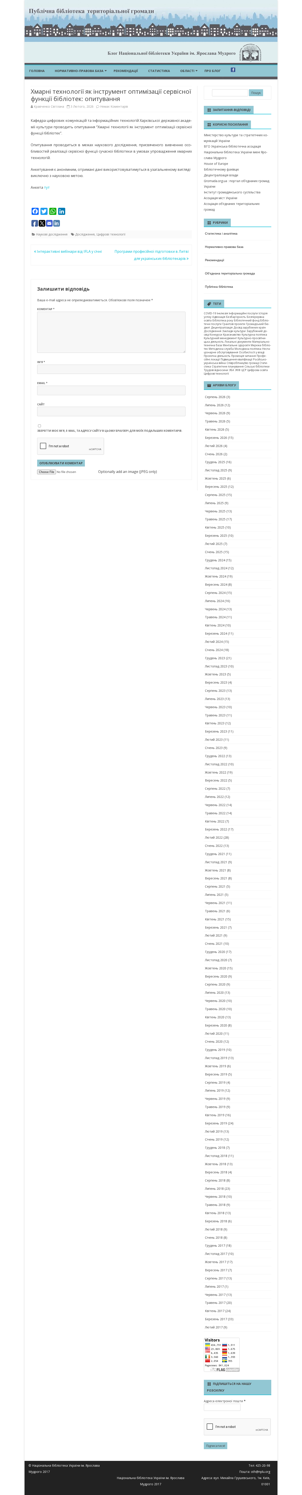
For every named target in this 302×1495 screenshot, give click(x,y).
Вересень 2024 (216, 584)
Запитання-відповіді (231, 110)
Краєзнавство (232, 334)
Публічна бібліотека (219, 286)
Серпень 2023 (215, 690)
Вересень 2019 (216, 1074)
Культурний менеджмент (220, 338)
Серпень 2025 (215, 495)
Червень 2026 (215, 413)
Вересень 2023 (216, 682)
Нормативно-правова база (79, 71)
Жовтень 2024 (215, 576)
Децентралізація (222, 327)
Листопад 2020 (216, 960)
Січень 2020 (214, 1041)
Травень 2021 (215, 911)
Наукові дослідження (51, 234)
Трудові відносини (216, 370)
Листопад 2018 (216, 1156)
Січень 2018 (214, 1237)
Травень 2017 (215, 1303)
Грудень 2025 (215, 462)
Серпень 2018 (215, 1180)
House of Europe (216, 163)
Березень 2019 (216, 1123)
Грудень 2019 (215, 1050)
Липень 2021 (214, 894)
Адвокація (218, 317)
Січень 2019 (214, 1139)
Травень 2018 (215, 1205)
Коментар (46, 309)
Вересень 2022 (216, 780)
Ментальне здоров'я (236, 345)
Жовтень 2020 (215, 968)
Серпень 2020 (215, 984)
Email (42, 383)
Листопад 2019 (216, 1058)
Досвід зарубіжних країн (249, 327)
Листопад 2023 (216, 666)
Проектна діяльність (217, 356)
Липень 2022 (214, 797)
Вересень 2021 (216, 878)
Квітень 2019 (214, 1115)
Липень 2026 (214, 405)
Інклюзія (222, 313)
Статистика (159, 71)
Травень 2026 (215, 421)
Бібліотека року (222, 320)
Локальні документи (238, 342)
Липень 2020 (214, 992)
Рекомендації (126, 71)
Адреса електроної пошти (225, 1401)
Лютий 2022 (214, 837)
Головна (37, 71)
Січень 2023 (214, 748)
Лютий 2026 (214, 446)
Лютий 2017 (214, 1327)
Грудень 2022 (215, 756)
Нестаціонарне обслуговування (237, 350)
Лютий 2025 (214, 544)
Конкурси (216, 334)
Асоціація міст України (220, 198)
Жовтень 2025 (215, 478)
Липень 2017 (214, 1286)
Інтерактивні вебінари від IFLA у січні (69, 251)
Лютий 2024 (214, 642)
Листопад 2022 (216, 764)
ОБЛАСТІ (187, 71)
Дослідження (85, 234)
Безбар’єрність (236, 317)
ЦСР (244, 370)
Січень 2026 (214, 454)
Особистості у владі (251, 352)
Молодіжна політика (248, 349)
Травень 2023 (215, 715)
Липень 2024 (214, 601)
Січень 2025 (214, 552)
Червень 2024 (215, 609)
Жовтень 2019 (215, 1066)
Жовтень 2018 (215, 1164)
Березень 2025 (216, 535)
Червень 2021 (215, 903)
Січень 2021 (214, 943)
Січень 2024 (214, 650)
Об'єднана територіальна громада (230, 273)
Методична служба (221, 349)
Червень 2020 (215, 1001)
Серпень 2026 (215, 397)
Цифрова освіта (257, 370)
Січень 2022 (214, 846)
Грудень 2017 (215, 1245)
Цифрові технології (111, 234)
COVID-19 (210, 313)
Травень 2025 (215, 519)
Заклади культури (234, 331)
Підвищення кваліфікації (236, 359)
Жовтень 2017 (215, 1262)
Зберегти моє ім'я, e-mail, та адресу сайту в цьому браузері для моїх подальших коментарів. (109, 431)
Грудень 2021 (215, 854)
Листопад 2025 (216, 470)
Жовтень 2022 (215, 772)
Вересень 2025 (216, 486)
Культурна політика (254, 334)
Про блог (213, 71)
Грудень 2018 (215, 1147)
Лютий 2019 (214, 1131)
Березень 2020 (216, 1025)
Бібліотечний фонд (246, 320)
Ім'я (41, 362)
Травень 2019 (215, 1107)
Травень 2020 (215, 1009)
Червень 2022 (215, 805)
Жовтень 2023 (215, 674)
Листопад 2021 (216, 862)
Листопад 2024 (216, 568)
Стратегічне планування (228, 366)
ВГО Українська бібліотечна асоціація (232, 146)
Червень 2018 (215, 1196)
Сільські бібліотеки (257, 366)
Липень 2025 (214, 503)
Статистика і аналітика (221, 233)
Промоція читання (243, 356)
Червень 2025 (215, 511)
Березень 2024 (216, 633)
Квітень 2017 (214, 1311)
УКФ (238, 370)
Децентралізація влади (221, 175)
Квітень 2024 (214, 625)
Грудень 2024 (215, 560)
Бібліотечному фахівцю (221, 169)
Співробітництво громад (243, 363)
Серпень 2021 (215, 886)
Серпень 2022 (215, 788)
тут (46, 187)
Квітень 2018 (214, 1213)
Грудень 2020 (215, 952)
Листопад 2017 (216, 1254)
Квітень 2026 (214, 429)
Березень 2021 (216, 927)
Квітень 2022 (214, 821)
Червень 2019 (215, 1098)
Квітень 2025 (214, 527)
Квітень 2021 (214, 919)
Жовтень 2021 (215, 870)
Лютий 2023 (214, 739)
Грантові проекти (233, 324)
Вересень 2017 (216, 1270)
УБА (231, 370)
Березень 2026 (216, 437)
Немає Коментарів (114, 106)
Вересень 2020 (216, 976)
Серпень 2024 (215, 593)
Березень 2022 (216, 829)
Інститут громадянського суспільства (232, 192)
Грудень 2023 (215, 658)
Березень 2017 (216, 1319)
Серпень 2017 (215, 1278)
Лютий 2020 (214, 1033)
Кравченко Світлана (49, 106)
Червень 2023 (215, 707)
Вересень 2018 (216, 1172)
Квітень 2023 (214, 723)
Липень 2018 (214, 1188)
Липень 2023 (214, 699)
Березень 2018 (216, 1221)
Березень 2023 (216, 731)
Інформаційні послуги (243, 313)
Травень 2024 (215, 617)
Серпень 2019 (215, 1082)
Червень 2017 (215, 1295)
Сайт (41, 404)
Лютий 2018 (214, 1229)
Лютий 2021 (214, 935)
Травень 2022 (215, 813)
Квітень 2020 (214, 1017)
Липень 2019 (214, 1090)
